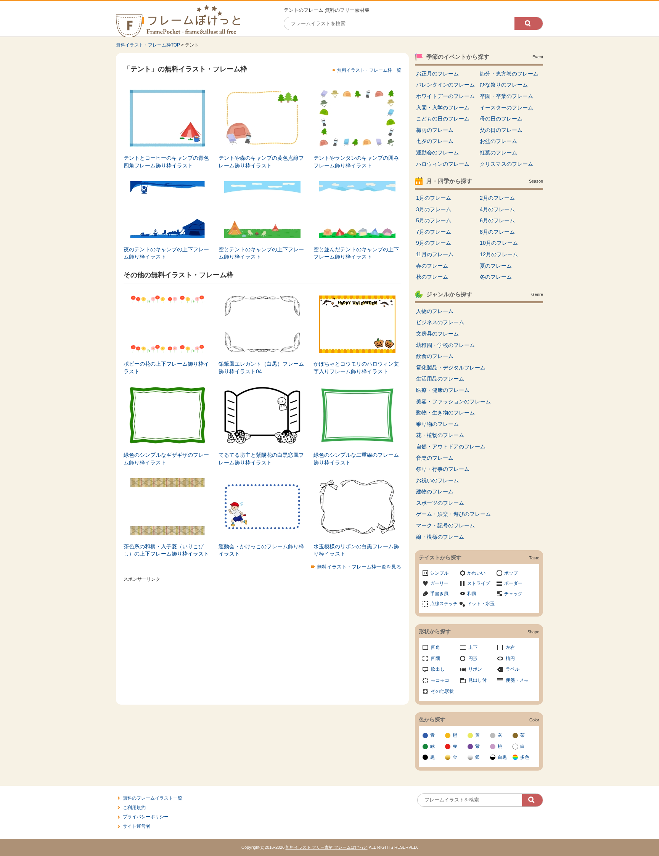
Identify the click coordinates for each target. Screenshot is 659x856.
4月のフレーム (497, 209)
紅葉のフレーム (498, 152)
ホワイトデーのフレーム (445, 96)
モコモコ (440, 680)
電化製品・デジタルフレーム (450, 368)
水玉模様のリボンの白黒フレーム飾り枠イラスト (356, 550)
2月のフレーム (497, 198)
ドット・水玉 (481, 603)
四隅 (435, 658)
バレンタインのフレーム (445, 85)
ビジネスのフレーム (440, 322)
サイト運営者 (136, 826)
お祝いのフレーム (437, 480)
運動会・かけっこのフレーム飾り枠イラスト (261, 550)
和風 (471, 593)
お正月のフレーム (437, 74)
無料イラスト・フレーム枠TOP (148, 45)
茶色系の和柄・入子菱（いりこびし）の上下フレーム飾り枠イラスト (166, 550)
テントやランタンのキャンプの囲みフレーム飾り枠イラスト (356, 162)
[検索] (528, 23)
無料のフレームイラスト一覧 (152, 798)
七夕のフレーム (434, 141)
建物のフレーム (434, 491)
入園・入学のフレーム (442, 107)
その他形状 (442, 691)
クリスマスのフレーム (506, 164)
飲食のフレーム (434, 356)
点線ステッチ (444, 603)
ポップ (511, 573)
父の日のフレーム (501, 130)
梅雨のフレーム (434, 130)
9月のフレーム (433, 243)
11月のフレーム (434, 254)
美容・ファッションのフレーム (453, 401)
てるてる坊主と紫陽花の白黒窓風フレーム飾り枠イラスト (261, 459)
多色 (524, 757)
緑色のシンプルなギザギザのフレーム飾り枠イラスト (166, 459)
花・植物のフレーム (440, 435)
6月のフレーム (497, 220)
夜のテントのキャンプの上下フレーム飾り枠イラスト (166, 253)
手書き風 (439, 593)
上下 (472, 647)
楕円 (510, 658)
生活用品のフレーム (440, 379)
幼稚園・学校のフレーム (445, 345)
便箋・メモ (517, 680)
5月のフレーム (433, 220)
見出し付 (477, 680)
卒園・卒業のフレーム (506, 96)
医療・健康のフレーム (442, 390)
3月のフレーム (433, 209)
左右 (510, 647)
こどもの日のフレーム (442, 119)
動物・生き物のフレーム (445, 413)
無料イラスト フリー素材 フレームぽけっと (327, 847)
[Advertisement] (262, 638)
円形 (472, 658)
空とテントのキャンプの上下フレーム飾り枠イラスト (261, 253)
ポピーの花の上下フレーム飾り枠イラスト (166, 367)
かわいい (476, 573)
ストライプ (478, 583)
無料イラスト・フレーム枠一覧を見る (359, 567)
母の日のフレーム (501, 119)
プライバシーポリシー (146, 816)
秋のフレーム (432, 277)
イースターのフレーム (506, 107)
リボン (475, 669)
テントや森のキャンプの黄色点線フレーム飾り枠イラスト (261, 162)
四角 (435, 647)
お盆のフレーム (498, 141)
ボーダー (513, 583)
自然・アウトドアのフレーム (450, 446)
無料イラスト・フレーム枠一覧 (369, 70)
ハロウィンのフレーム (442, 164)
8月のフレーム (497, 232)
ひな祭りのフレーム (504, 85)
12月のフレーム (499, 254)
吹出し (438, 669)
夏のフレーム (496, 266)
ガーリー (439, 583)
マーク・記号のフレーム (445, 525)
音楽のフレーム (434, 458)
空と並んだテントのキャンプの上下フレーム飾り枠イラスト (356, 253)
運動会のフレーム (437, 152)
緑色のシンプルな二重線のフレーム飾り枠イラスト (356, 459)
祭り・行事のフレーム (442, 469)
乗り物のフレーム (437, 424)
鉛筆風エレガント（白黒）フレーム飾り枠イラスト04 (261, 367)
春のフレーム (432, 266)
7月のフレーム (433, 232)
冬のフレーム (496, 277)
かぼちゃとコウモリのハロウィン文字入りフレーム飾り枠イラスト (356, 367)
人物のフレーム (434, 311)
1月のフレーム (433, 198)
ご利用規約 (134, 807)
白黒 (502, 757)
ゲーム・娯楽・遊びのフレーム (453, 514)
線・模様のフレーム (440, 537)
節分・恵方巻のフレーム (509, 74)
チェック (513, 593)
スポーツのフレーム (440, 503)
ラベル (512, 669)
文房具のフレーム (437, 334)
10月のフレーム (499, 243)
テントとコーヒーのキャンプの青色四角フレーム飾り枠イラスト (166, 162)
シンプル (439, 573)
